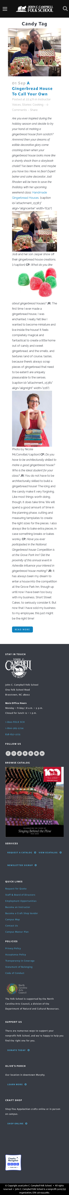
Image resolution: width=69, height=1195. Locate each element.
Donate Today (16, 1050)
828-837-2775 (13, 734)
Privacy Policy (13, 948)
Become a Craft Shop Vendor (21, 913)
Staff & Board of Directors (20, 894)
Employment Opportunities (21, 901)
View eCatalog (48, 852)
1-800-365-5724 (14, 728)
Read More (22, 629)
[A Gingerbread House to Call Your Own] (34, 52)
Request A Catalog (19, 852)
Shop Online (15, 1123)
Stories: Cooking (32, 104)
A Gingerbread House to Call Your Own (32, 89)
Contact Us (11, 925)
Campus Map (12, 919)
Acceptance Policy (15, 954)
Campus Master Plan (17, 932)
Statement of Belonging (19, 967)
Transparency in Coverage (20, 960)
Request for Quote (16, 888)
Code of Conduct (14, 973)
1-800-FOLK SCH (15, 722)
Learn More (15, 1084)
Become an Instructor (17, 907)
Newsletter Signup (20, 865)
